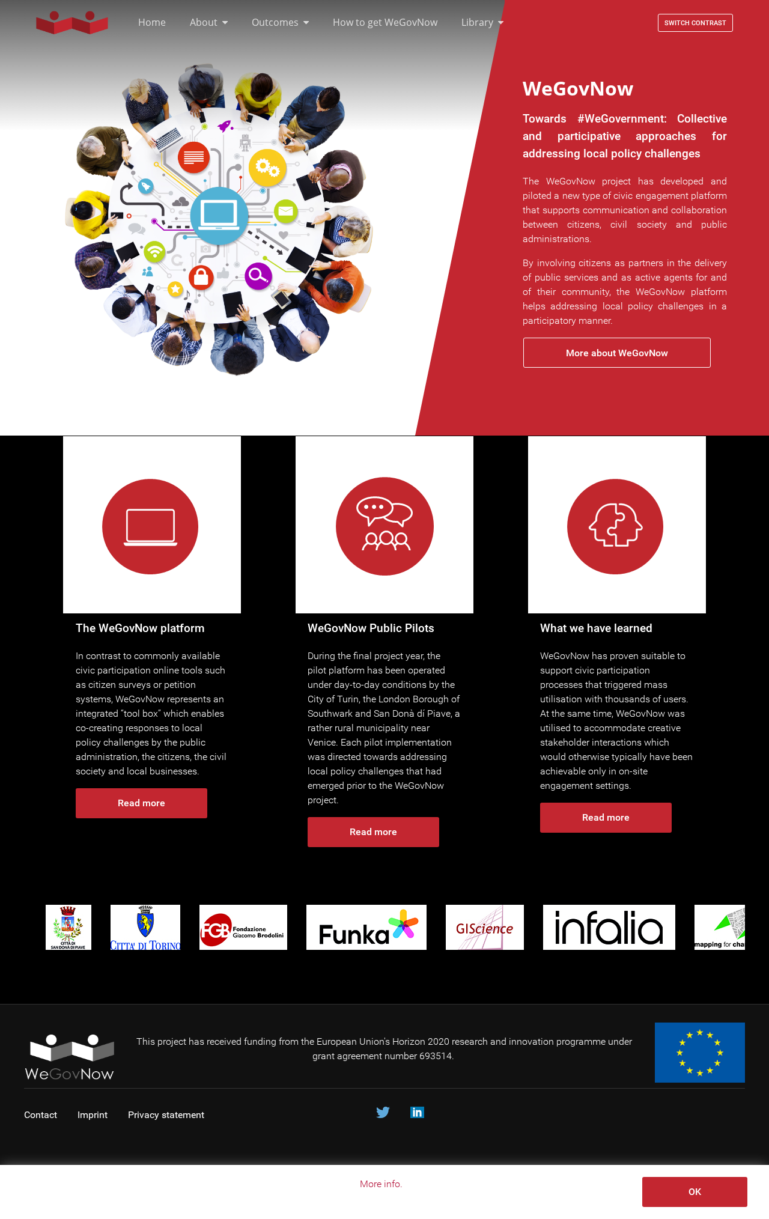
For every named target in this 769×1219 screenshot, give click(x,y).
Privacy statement (167, 1114)
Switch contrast (695, 23)
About (203, 22)
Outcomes (275, 22)
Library (477, 22)
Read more (141, 803)
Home (152, 22)
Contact (40, 1114)
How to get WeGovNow (385, 22)
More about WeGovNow (617, 353)
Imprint (93, 1114)
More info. (381, 1184)
